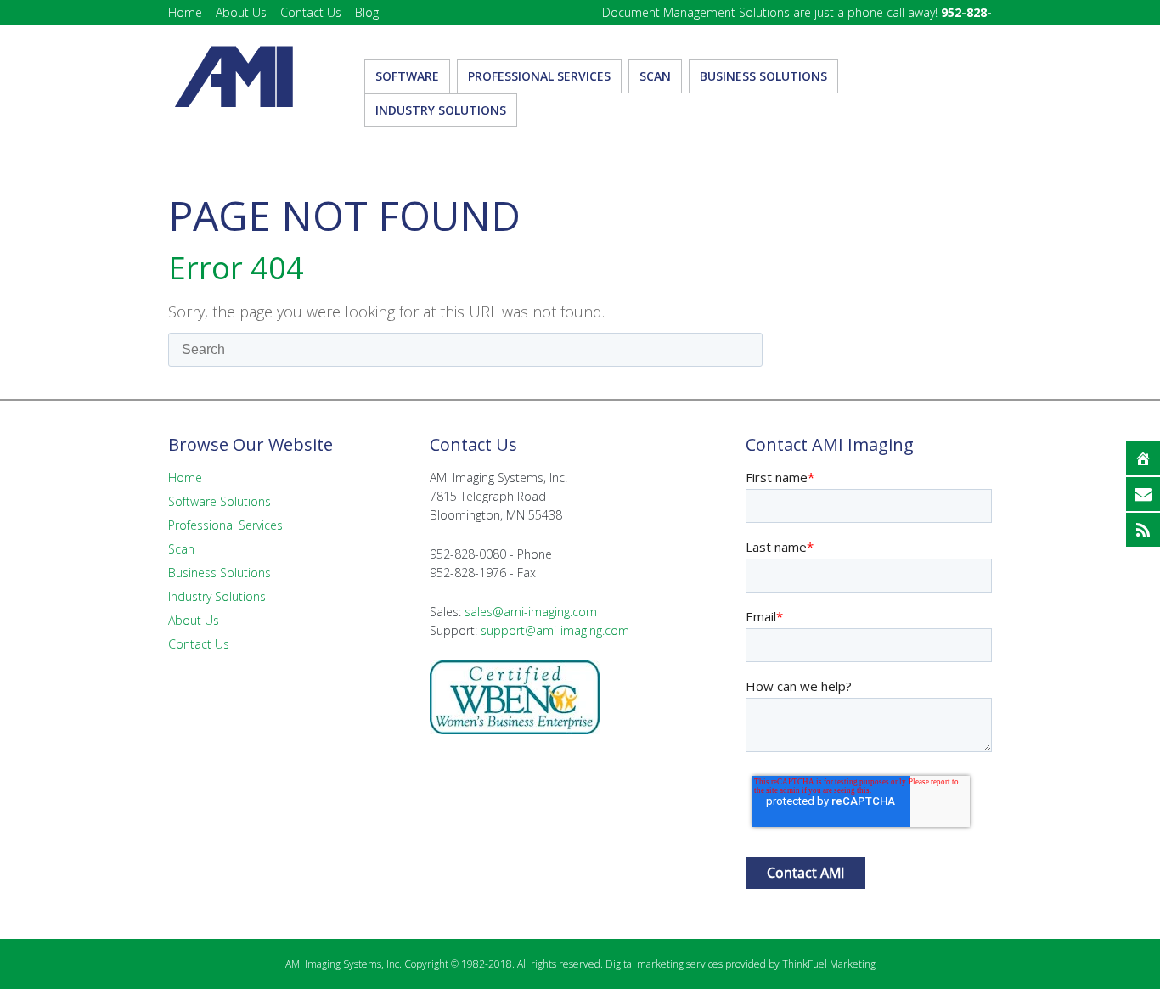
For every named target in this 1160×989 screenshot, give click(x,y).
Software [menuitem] (407, 76)
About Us (241, 12)
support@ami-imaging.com (555, 630)
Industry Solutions (217, 596)
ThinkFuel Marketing (829, 964)
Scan (181, 549)
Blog (367, 12)
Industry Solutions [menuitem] (440, 110)
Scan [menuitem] (655, 76)
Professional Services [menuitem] (539, 76)
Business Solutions (219, 573)
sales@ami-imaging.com (531, 612)
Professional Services (225, 525)
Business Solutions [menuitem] (763, 76)
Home (185, 12)
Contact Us (310, 12)
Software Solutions (219, 501)
